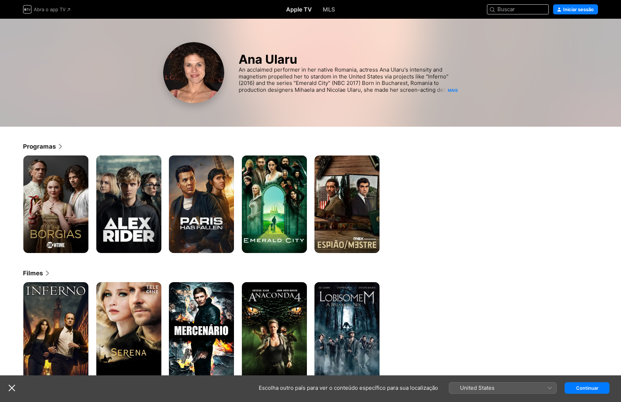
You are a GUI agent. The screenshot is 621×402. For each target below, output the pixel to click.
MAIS (453, 90)
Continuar (587, 388)
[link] (43, 146)
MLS (329, 9)
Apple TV (299, 9)
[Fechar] (12, 388)
